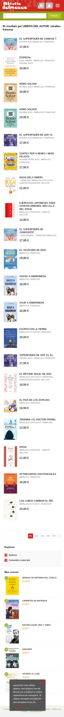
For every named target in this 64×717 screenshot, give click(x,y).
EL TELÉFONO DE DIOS (32, 250)
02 (36, 536)
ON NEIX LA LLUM (30, 674)
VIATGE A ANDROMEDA (32, 276)
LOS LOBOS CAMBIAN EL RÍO (36, 501)
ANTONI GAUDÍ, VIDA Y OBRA (36, 625)
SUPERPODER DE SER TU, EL (36, 355)
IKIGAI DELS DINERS (31, 177)
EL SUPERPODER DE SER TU (35, 135)
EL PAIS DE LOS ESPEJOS (34, 400)
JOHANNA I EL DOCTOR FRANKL (37, 419)
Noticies (13, 555)
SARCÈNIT (27, 649)
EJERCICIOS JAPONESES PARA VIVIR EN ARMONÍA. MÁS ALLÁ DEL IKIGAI (37, 206)
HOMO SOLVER (28, 84)
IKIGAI (22, 447)
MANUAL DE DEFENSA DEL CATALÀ (39, 578)
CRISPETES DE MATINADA (34, 601)
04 (48, 536)
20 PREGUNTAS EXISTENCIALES (37, 474)
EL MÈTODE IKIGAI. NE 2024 (35, 374)
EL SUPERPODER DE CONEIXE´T (38, 38)
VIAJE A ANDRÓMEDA (31, 302)
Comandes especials (19, 560)
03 (42, 536)
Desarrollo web (35, 711)
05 (54, 536)
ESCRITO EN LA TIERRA (33, 329)
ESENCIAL (25, 57)
